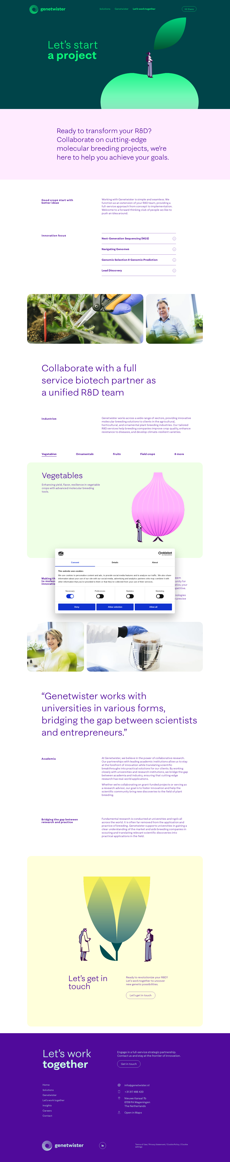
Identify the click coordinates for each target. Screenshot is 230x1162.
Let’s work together (53, 1100)
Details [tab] (115, 562)
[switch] (100, 596)
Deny (76, 607)
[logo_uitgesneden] (47, 9)
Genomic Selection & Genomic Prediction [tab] (130, 259)
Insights (47, 1105)
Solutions (48, 1090)
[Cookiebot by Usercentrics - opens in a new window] (160, 554)
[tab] (49, 454)
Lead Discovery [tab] (112, 270)
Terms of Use (141, 1144)
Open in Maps (133, 1112)
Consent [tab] (75, 562)
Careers (47, 1110)
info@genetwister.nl (137, 1085)
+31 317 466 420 (134, 1091)
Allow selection (115, 607)
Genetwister (50, 1095)
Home (46, 1084)
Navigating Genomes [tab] (115, 249)
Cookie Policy (173, 1144)
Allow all (153, 607)
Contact (47, 1115)
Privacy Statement (157, 1144)
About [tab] (155, 562)
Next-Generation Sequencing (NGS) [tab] (125, 238)
